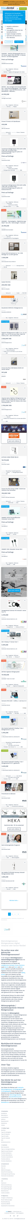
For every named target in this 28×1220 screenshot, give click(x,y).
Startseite (3, 1166)
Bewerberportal (4, 1121)
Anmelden (9, 41)
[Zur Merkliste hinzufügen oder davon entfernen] (25, 76)
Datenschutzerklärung (6, 1184)
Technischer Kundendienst (7, 1175)
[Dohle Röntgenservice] (7, 929)
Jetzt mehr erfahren (14, 441)
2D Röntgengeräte (18, 1089)
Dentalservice (5, 1102)
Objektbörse (4, 1123)
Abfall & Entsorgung (5, 1170)
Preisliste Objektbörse (6, 1161)
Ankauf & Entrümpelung (6, 1172)
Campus (3, 1125)
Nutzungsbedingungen (6, 1186)
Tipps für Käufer (5, 1136)
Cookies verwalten (5, 1192)
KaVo (16, 967)
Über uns (3, 1168)
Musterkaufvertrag (5, 1201)
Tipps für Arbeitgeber (6, 1132)
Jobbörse (3, 1119)
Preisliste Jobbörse (5, 1159)
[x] (17, 1215)
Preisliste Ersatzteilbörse (7, 1157)
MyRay (23, 972)
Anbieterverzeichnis (5, 1142)
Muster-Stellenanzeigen (6, 1199)
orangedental (5, 965)
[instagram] (14, 1215)
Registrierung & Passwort (7, 1151)
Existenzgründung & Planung (8, 1174)
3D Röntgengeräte (6, 1091)
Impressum (3, 1183)
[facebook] (10, 1215)
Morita (6, 967)
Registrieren (20, 41)
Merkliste (3, 1130)
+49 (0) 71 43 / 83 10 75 (8, 1218)
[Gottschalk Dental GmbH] (21, 929)
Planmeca (21, 965)
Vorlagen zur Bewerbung (6, 1197)
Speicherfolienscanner (15, 1096)
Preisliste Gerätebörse (6, 1153)
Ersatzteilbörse (4, 1117)
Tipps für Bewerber (5, 1134)
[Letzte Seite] (18, 914)
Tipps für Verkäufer (5, 1138)
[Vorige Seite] (15, 914)
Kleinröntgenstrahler (15, 1095)
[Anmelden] (17, 8)
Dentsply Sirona (13, 965)
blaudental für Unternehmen (8, 1205)
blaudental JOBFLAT (5, 1203)
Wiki (2, 1140)
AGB (2, 1181)
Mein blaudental (5, 1147)
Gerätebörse (4, 1113)
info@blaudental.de (20, 1218)
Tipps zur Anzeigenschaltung (7, 1149)
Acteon (3, 974)
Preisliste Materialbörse (6, 1155)
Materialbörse (4, 1115)
